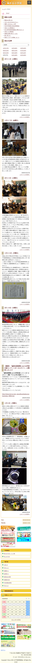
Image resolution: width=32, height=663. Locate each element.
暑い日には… (7, 35)
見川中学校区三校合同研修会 (11, 26)
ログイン (3, 650)
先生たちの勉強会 (9, 31)
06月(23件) (6, 53)
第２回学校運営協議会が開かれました (14, 29)
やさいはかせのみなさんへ (11, 22)
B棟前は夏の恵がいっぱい (11, 33)
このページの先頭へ (25, 117)
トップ (4, 9)
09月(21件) (6, 50)
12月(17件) (6, 48)
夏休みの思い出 (8, 20)
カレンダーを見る (16, 619)
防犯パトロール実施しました (11, 37)
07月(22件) (23, 50)
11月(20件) (14, 48)
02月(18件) (14, 55)
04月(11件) (23, 53)
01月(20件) (23, 55)
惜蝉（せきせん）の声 (10, 24)
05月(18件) (14, 53)
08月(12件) (14, 50)
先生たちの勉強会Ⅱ (9, 28)
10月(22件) (23, 48)
